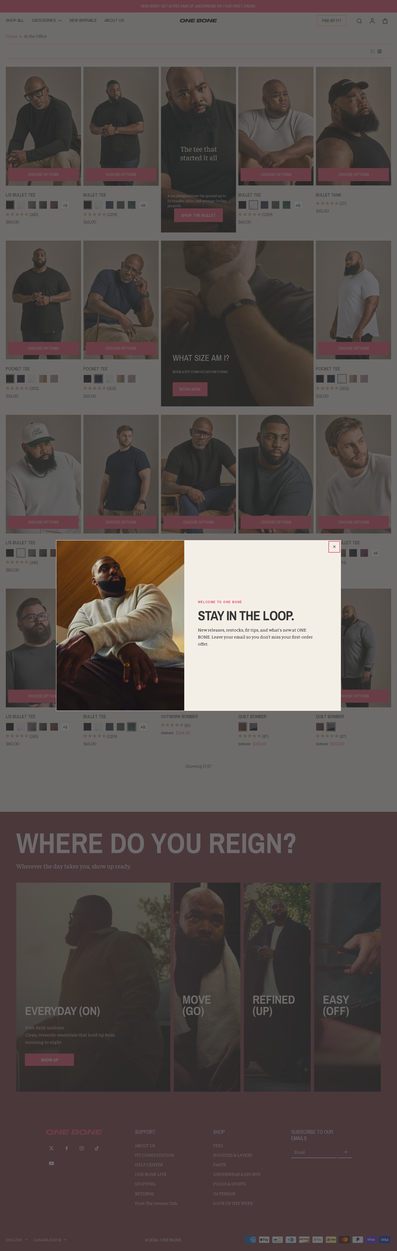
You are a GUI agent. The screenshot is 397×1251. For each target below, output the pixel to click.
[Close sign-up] (334, 546)
